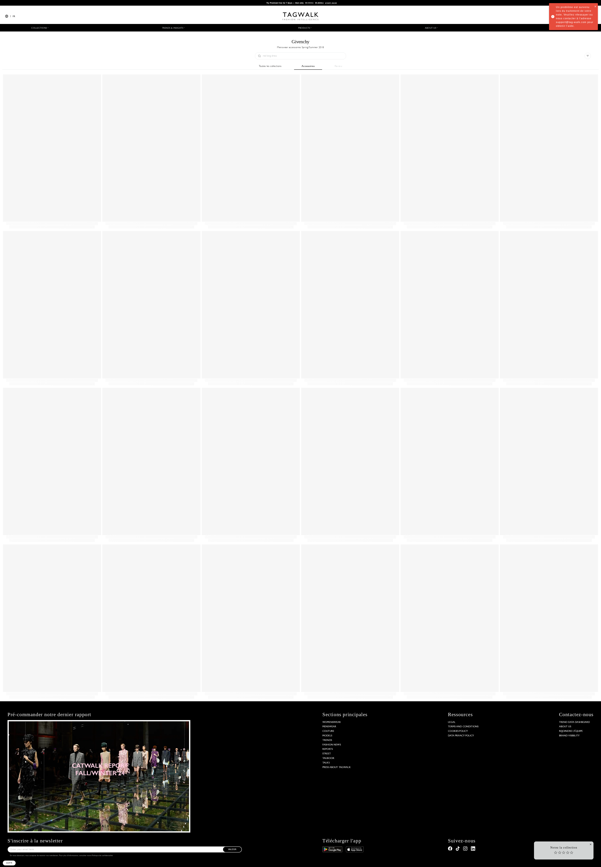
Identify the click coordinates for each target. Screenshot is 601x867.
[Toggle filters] (588, 56)
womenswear (331, 722)
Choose (36, 851)
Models (327, 735)
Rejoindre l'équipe (571, 731)
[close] (595, 6)
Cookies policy (458, 731)
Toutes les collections (270, 66)
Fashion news (331, 745)
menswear (329, 726)
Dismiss (14, 851)
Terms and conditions (463, 726)
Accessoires (308, 66)
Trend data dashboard (574, 722)
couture (328, 731)
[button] (9, 863)
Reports (327, 749)
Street (326, 753)
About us (565, 726)
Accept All (58, 851)
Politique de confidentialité (102, 856)
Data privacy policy (461, 735)
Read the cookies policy (19, 841)
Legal (451, 722)
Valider (232, 849)
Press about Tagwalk (336, 767)
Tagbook (328, 758)
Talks (326, 763)
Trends (327, 740)
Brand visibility (569, 735)
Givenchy (300, 41)
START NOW (331, 3)
